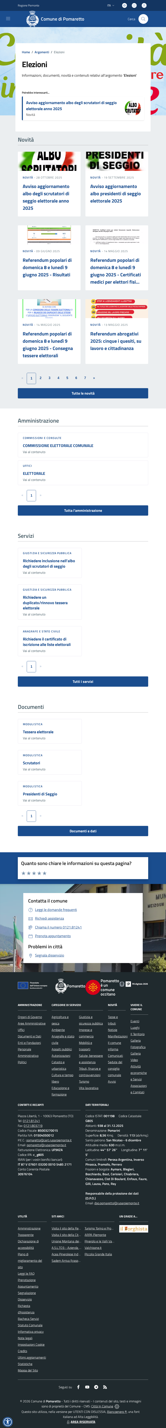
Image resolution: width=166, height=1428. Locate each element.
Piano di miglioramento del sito (30, 1260)
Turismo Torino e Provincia (102, 1228)
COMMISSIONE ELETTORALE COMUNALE (58, 445)
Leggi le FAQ (26, 1273)
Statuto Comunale (30, 1325)
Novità (28, 177)
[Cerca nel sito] (143, 19)
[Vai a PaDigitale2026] (133, 984)
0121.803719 (33, 1125)
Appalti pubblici (62, 1049)
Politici (22, 1062)
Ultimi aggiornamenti (32, 1357)
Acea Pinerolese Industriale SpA (73, 1254)
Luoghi (135, 1027)
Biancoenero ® (117, 1411)
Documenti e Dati (29, 1036)
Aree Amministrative (32, 1023)
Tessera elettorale (38, 732)
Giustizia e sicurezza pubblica (47, 553)
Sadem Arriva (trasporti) (67, 1260)
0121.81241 (31, 1120)
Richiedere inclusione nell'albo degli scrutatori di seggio (49, 563)
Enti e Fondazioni (29, 1042)
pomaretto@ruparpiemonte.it (46, 1145)
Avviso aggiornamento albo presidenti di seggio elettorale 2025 (115, 193)
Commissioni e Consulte (42, 438)
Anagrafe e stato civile (41, 631)
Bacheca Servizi (28, 1318)
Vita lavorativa (88, 1087)
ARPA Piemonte (95, 1234)
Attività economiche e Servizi (139, 1073)
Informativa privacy (31, 1331)
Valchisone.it (93, 1247)
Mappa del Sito (28, 1370)
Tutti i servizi (83, 681)
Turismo (84, 1081)
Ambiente (58, 1029)
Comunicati (115, 1055)
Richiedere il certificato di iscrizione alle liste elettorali (47, 642)
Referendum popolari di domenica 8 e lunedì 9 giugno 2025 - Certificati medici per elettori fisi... (115, 270)
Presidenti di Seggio (40, 794)
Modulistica (33, 724)
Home (26, 52)
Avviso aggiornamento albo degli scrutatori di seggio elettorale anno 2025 (71, 105)
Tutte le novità (83, 393)
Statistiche (25, 1363)
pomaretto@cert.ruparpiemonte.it (49, 1140)
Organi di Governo (30, 1016)
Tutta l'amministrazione (83, 510)
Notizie (112, 1029)
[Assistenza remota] (117, 1406)
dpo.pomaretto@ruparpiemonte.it (116, 1203)
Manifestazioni (118, 1036)
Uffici (27, 466)
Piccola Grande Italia (98, 1254)
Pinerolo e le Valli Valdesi (101, 1241)
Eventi (135, 1021)
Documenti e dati (83, 831)
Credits (22, 1351)
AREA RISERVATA (83, 1421)
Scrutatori (31, 763)
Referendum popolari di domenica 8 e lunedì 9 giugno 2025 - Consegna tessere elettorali (48, 344)
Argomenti (42, 52)
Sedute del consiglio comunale (115, 1068)
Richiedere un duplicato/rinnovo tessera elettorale (45, 602)
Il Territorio (138, 1034)
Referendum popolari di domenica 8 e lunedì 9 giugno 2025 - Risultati (47, 267)
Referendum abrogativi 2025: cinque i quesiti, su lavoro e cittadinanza (115, 341)
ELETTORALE (34, 473)
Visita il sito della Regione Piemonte (76, 1228)
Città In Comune (102, 1406)
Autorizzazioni (61, 1055)
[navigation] (8, 18)
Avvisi (112, 1081)
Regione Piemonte (28, 5)
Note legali (25, 1338)
